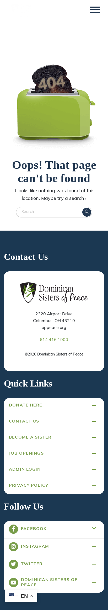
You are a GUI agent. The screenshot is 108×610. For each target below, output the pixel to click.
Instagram (35, 547)
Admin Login (25, 469)
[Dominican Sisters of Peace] (23, 11)
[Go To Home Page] (54, 293)
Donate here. (26, 405)
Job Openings (26, 453)
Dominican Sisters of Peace (49, 582)
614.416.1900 (54, 340)
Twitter (31, 564)
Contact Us (24, 421)
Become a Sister (30, 437)
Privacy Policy (28, 486)
